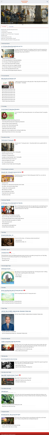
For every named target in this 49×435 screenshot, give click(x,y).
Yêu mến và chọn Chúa (6, 194)
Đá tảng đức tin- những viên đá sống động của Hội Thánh (13, 184)
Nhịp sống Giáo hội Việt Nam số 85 (8, 90)
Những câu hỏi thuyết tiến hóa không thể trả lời (11, 120)
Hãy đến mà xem (4, 35)
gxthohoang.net (12, 434)
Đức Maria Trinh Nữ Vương (20, 381)
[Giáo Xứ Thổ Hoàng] (24, 1)
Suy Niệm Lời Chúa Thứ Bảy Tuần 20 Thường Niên (11, 163)
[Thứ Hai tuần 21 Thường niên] (24, 14)
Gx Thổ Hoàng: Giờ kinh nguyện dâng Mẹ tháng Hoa (12, 70)
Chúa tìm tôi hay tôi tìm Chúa (7, 153)
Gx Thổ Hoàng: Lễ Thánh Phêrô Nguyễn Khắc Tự (11, 61)
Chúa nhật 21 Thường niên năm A (8, 155)
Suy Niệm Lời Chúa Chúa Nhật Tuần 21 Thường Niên (11, 157)
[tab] (4, 26)
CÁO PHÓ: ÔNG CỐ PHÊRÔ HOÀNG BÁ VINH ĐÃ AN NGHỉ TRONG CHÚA (16, 311)
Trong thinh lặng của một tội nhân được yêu (23, 349)
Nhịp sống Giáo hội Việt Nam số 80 (8, 99)
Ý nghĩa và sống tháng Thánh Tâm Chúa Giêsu (10, 341)
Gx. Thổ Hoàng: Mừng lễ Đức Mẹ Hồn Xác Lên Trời (11, 46)
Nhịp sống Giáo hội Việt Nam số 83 (8, 94)
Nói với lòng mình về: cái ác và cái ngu (9, 359)
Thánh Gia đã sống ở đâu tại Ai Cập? (9, 128)
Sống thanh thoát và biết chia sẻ (8, 193)
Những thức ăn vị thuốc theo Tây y (8, 406)
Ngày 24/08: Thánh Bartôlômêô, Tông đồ (8, 38)
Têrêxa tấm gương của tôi (7, 221)
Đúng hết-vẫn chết (5, 260)
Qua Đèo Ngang (18, 276)
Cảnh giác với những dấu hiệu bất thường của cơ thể (12, 404)
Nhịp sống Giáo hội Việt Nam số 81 (8, 97)
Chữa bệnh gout (4, 391)
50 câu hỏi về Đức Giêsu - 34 (7, 235)
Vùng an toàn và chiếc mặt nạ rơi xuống (9, 426)
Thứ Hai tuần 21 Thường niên (7, 22)
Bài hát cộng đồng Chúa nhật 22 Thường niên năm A (10, 39)
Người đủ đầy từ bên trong (20, 365)
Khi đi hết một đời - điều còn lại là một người (10, 414)
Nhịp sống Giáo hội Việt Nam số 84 (8, 92)
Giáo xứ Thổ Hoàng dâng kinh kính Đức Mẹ (10, 68)
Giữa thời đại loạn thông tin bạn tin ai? (9, 158)
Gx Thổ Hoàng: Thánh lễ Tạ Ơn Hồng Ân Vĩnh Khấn (11, 66)
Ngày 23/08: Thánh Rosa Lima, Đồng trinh (23, 380)
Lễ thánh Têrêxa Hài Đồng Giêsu (8, 226)
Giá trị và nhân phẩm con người (8, 191)
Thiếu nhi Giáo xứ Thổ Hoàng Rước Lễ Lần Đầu (11, 215)
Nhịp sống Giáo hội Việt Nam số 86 (8, 89)
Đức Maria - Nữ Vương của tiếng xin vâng (10, 186)
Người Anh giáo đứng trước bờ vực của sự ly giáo (11, 131)
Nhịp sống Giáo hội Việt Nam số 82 (8, 95)
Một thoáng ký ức (5, 223)
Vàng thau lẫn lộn (18, 240)
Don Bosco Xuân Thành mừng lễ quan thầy (10, 125)
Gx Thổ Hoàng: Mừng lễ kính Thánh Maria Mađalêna (11, 60)
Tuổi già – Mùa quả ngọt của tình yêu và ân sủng (11, 425)
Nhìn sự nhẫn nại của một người (21, 350)
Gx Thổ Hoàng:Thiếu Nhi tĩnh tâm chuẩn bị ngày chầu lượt (13, 218)
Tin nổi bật (4, 26)
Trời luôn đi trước (4, 31)
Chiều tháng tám (18, 274)
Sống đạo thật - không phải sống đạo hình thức (9, 29)
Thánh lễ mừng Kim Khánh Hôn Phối (8, 58)
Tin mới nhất (11, 26)
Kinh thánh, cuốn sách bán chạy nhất (9, 126)
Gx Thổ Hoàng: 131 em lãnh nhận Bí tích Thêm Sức (12, 203)
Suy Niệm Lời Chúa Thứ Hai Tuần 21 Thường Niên (10, 34)
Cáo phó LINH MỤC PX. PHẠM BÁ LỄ (9, 331)
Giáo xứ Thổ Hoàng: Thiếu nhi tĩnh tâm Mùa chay (11, 216)
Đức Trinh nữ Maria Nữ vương (7, 162)
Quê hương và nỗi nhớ (5, 268)
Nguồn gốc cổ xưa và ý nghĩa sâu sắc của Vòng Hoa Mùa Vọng (14, 130)
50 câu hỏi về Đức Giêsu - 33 (20, 241)
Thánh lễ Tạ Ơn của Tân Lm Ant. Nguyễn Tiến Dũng (11, 65)
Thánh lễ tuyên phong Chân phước (8, 101)
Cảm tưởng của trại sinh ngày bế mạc (9, 225)
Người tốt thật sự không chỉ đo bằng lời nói (23, 366)
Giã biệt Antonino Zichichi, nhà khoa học (9, 123)
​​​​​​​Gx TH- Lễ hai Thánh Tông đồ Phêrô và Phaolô (10, 63)
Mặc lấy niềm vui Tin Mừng (7, 189)
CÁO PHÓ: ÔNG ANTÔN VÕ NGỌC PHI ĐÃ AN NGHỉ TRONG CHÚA (14, 333)
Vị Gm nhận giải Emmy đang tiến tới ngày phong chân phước (13, 121)
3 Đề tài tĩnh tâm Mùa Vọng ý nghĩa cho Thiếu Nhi (11, 220)
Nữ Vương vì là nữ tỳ (6, 258)
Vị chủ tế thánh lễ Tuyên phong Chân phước (10, 109)
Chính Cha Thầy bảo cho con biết (8, 160)
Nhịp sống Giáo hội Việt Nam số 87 (8, 78)
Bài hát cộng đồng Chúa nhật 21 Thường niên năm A (12, 301)
